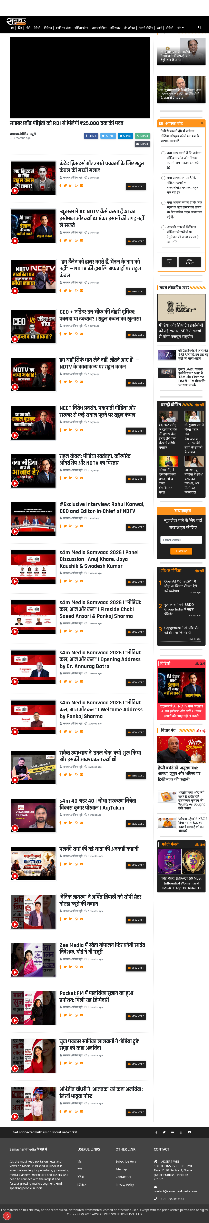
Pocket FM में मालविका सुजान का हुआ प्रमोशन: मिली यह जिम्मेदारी (96, 997)
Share (92, 136)
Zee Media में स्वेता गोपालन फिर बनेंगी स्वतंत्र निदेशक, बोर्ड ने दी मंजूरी (102, 949)
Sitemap (121, 1169)
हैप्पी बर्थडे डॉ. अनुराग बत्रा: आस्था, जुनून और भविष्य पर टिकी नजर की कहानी (179, 773)
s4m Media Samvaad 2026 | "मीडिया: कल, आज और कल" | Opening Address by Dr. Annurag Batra (100, 659)
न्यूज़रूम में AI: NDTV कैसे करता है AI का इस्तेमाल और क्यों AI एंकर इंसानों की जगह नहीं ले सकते (102, 218)
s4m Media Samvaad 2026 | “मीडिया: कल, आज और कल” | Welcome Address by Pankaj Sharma (101, 709)
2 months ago (95, 856)
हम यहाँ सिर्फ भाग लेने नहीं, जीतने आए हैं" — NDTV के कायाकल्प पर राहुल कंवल (99, 363)
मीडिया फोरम (81, 28)
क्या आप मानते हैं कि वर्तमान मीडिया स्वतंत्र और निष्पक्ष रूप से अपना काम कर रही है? (184, 160)
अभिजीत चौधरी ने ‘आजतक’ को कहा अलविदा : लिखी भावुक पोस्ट (101, 1093)
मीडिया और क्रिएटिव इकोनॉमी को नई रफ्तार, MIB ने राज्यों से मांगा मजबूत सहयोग (181, 330)
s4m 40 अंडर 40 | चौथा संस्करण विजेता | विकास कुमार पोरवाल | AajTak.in (99, 804)
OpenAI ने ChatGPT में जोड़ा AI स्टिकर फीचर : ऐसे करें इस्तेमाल (180, 586)
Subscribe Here (126, 1161)
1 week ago (94, 518)
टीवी (28, 28)
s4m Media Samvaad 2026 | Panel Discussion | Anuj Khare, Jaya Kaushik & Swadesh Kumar (99, 559)
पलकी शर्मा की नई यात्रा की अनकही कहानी (99, 849)
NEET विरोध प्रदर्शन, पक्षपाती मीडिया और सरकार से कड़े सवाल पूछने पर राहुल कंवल (98, 411)
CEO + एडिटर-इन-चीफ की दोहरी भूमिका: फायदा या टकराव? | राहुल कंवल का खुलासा (100, 315)
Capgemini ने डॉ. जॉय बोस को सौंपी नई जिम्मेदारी (181, 630)
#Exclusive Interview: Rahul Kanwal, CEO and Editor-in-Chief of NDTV (102, 508)
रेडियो (37, 28)
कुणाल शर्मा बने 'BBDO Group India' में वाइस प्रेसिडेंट (179, 609)
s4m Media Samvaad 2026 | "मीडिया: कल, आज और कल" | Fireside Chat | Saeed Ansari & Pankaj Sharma (100, 609)
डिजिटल (48, 28)
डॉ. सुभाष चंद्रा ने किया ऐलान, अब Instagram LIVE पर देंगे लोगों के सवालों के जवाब (194, 438)
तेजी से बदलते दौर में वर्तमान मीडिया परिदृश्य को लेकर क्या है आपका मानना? (180, 136)
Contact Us (123, 1177)
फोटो (159, 28)
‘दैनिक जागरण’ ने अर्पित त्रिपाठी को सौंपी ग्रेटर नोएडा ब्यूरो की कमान (100, 900)
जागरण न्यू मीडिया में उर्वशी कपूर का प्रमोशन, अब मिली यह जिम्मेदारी (194, 481)
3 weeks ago (94, 815)
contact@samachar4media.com (175, 1191)
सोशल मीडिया (99, 28)
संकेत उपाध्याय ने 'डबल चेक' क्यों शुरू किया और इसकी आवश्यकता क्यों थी (100, 756)
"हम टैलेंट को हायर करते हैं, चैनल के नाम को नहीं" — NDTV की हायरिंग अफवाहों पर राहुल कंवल (100, 268)
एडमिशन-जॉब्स (63, 28)
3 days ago (93, 177)
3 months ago (95, 911)
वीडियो (169, 28)
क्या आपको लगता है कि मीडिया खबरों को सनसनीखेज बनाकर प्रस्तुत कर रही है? (182, 185)
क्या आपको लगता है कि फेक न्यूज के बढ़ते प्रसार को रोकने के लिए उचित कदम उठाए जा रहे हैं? (184, 209)
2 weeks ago (95, 573)
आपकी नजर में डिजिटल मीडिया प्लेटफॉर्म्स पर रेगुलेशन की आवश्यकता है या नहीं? (183, 234)
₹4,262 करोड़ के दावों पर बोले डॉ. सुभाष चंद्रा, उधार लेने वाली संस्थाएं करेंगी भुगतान (168, 436)
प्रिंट (20, 28)
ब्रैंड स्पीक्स (129, 28)
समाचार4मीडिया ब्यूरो (72, 177)
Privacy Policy (125, 1184)
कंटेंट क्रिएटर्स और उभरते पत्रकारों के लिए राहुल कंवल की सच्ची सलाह (102, 167)
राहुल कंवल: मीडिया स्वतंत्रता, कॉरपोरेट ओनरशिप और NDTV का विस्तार (95, 460)
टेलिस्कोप (115, 28)
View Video (137, 186)
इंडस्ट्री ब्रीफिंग (146, 28)
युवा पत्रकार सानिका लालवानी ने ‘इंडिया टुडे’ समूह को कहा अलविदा (99, 1045)
